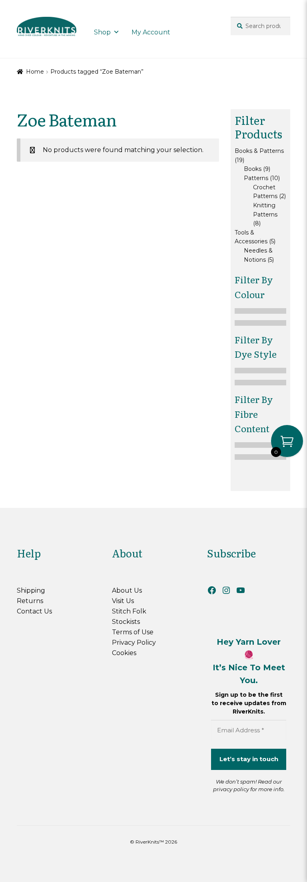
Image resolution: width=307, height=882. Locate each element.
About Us (127, 590)
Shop (102, 32)
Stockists (126, 621)
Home (35, 71)
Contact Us (34, 611)
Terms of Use (133, 632)
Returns (30, 601)
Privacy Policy (134, 642)
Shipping (31, 590)
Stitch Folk (129, 611)
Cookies (124, 653)
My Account (151, 32)
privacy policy (231, 789)
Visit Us (123, 601)
